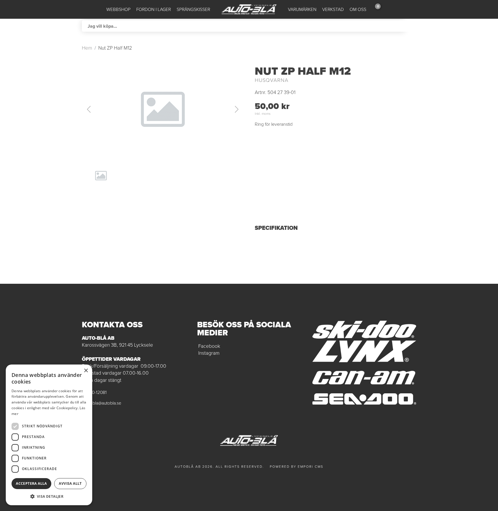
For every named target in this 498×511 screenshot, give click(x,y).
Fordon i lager (153, 9)
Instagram (209, 353)
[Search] (410, 26)
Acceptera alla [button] (31, 483)
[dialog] (49, 435)
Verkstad (333, 9)
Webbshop (118, 9)
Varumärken (302, 9)
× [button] (86, 371)
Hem (87, 48)
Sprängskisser (193, 9)
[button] (162, 109)
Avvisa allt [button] (70, 483)
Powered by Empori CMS (296, 466)
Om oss (358, 9)
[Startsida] (249, 9)
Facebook (209, 346)
